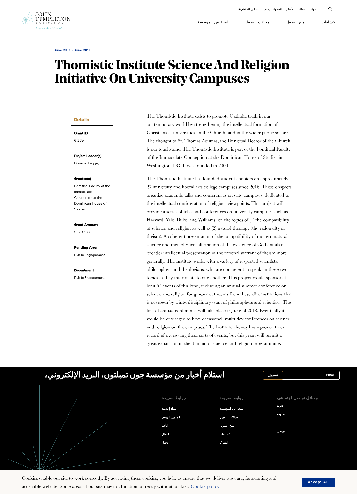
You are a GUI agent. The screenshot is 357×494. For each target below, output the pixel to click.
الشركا (224, 442)
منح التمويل (295, 22)
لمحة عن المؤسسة (213, 22)
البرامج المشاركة (248, 9)
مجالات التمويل (257, 22)
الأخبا (165, 425)
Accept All (318, 482)
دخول (314, 9)
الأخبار (290, 9)
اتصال (302, 9)
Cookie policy (205, 486)
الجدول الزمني (273, 9)
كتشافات (328, 22)
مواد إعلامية (169, 408)
